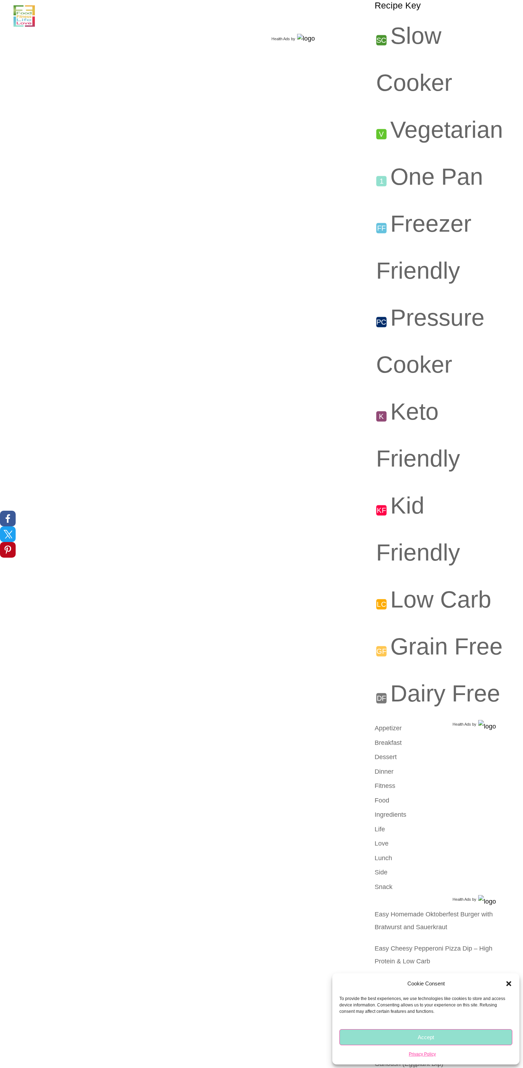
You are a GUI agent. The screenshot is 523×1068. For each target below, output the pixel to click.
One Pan (436, 176)
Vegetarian (446, 129)
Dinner (384, 771)
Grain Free (446, 646)
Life (123, 16)
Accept (426, 1037)
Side (381, 872)
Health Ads (280, 39)
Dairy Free (445, 693)
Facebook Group (199, 16)
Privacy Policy (422, 1054)
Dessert (386, 757)
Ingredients (390, 814)
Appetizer (388, 728)
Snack (383, 886)
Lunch (383, 858)
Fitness (95, 16)
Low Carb (440, 599)
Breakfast (388, 742)
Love (148, 16)
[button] (508, 983)
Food (57, 16)
